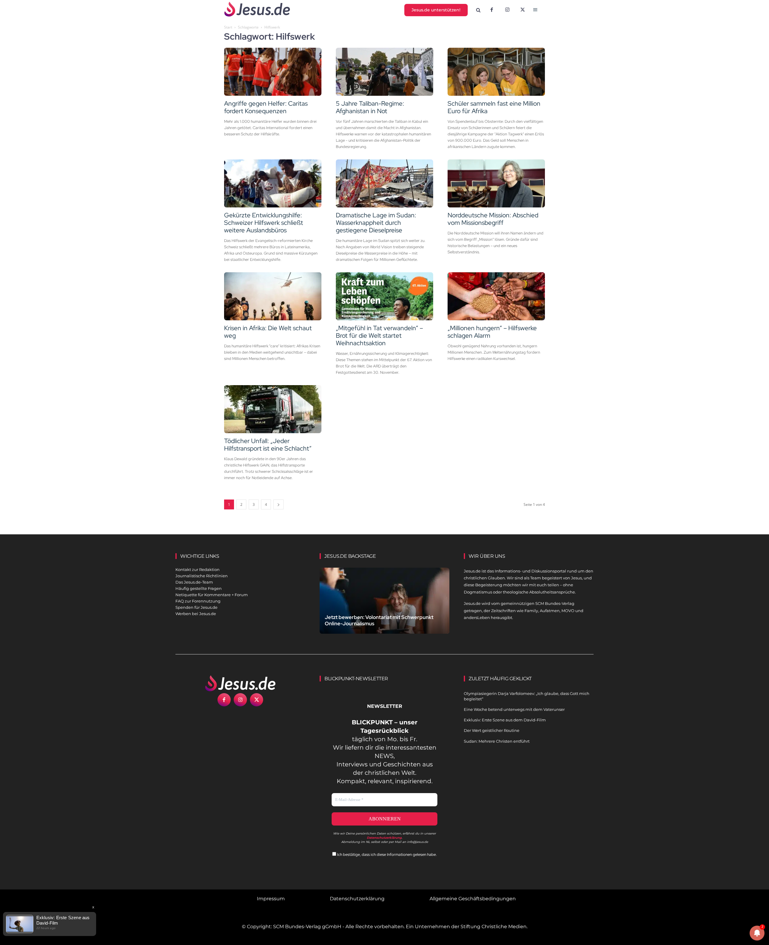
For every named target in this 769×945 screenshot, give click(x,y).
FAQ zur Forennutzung (197, 601)
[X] (523, 10)
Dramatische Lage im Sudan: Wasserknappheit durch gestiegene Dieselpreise (376, 222)
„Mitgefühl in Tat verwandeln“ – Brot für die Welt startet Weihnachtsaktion (379, 335)
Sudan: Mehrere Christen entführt (497, 741)
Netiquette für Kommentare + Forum (211, 594)
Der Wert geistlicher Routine (491, 730)
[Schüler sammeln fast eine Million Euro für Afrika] (496, 72)
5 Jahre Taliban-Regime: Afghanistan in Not (370, 107)
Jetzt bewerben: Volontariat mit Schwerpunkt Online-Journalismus (379, 620)
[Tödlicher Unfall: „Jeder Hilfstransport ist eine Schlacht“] (272, 409)
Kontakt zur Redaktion (197, 569)
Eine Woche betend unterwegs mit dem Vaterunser (514, 709)
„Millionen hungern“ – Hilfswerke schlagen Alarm (492, 332)
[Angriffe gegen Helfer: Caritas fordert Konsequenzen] (272, 72)
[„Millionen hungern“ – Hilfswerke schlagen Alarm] (496, 296)
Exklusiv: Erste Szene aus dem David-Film (505, 719)
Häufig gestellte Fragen (198, 588)
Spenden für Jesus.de (196, 607)
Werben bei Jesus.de (195, 613)
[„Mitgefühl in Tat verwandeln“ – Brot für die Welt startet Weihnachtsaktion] (384, 296)
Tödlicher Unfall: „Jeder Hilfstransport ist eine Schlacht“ (268, 444)
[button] (478, 10)
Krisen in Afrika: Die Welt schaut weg (268, 332)
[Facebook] (491, 10)
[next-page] (278, 504)
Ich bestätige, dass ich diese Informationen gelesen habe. (386, 854)
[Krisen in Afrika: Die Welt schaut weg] (272, 296)
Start (228, 27)
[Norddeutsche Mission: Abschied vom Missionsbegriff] (496, 183)
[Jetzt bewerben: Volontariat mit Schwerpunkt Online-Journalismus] (384, 608)
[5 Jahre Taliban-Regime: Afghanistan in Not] (384, 72)
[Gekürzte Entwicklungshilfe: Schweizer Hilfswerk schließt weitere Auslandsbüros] (272, 183)
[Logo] (240, 683)
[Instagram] (507, 10)
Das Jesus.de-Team (194, 582)
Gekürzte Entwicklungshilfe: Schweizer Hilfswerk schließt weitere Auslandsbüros (263, 222)
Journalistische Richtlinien (201, 575)
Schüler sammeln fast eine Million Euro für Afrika (494, 107)
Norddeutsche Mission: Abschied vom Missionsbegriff (493, 219)
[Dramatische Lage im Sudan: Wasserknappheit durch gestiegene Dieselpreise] (384, 183)
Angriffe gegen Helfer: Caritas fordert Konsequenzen (266, 107)
